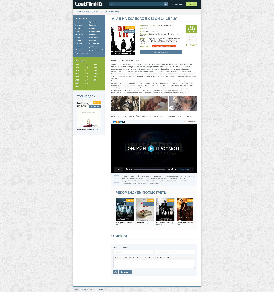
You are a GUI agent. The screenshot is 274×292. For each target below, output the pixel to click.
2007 (96, 67)
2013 (86, 70)
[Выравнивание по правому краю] (137, 257)
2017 (77, 83)
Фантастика (80, 34)
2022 (77, 67)
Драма (148, 31)
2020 (77, 74)
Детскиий (93, 47)
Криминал (93, 25)
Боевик (92, 28)
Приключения (94, 31)
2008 (96, 64)
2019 (77, 77)
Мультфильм (94, 43)
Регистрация (177, 4)
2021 (77, 70)
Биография (93, 37)
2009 (86, 83)
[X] (123, 122)
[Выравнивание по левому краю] (130, 257)
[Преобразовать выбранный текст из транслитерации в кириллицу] (164, 257)
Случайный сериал (87, 12)
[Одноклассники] (117, 122)
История (92, 40)
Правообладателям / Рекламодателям (88, 289)
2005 (96, 74)
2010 (86, 80)
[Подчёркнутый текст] (122, 257)
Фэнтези (78, 22)
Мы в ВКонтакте (113, 12)
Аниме (77, 47)
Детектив (79, 28)
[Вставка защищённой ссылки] (149, 257)
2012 (86, 74)
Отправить (125, 272)
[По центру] (134, 257)
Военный (79, 40)
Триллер (92, 22)
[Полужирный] (116, 257)
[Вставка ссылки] (146, 257)
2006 (96, 70)
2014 (86, 67)
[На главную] (89, 4)
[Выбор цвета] (153, 257)
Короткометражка (81, 53)
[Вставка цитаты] (161, 257)
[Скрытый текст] (157, 257)
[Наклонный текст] (119, 257)
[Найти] (166, 4)
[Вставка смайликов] (142, 257)
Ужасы (77, 37)
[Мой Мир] (120, 122)
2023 (77, 64)
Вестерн (155, 31)
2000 (96, 80)
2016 (77, 86)
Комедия (78, 25)
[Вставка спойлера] (168, 257)
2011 (86, 77)
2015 (86, 64)
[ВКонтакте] (114, 122)
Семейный (79, 43)
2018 (77, 80)
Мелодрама (79, 50)
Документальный (95, 50)
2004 (96, 77)
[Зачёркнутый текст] (126, 257)
